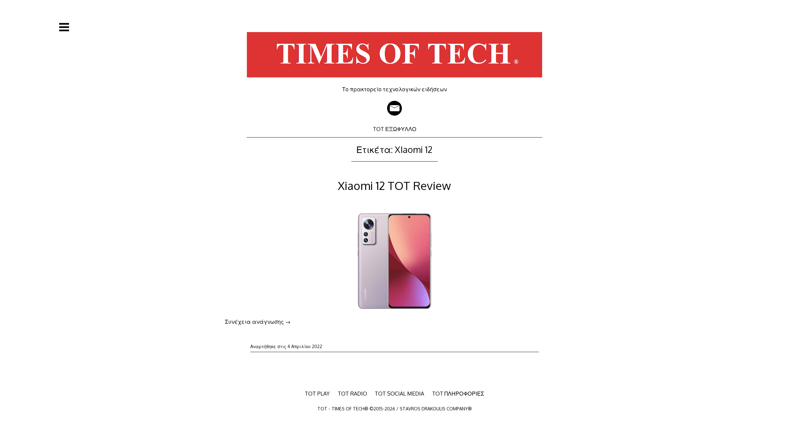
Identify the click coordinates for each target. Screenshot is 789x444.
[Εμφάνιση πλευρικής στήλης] (64, 27)
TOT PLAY (317, 393)
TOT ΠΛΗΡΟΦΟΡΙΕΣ (458, 393)
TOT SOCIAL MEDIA (399, 393)
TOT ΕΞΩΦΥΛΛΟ (394, 128)
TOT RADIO (352, 393)
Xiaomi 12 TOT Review (394, 185)
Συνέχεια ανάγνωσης (258, 321)
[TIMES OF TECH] (394, 81)
